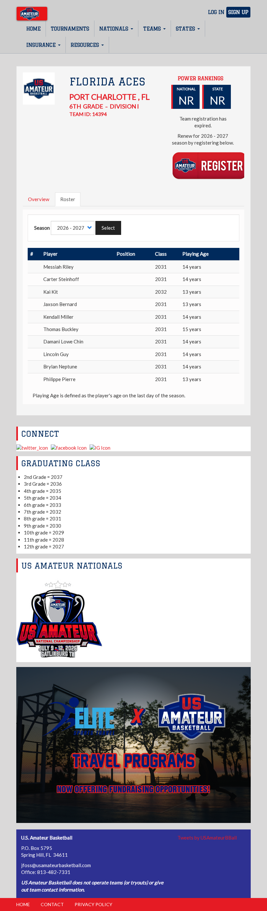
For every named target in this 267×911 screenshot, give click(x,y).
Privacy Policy (93, 904)
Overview (38, 199)
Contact (52, 904)
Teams (152, 29)
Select (108, 228)
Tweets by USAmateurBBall (207, 837)
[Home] (32, 13)
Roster (67, 199)
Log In (216, 12)
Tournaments (70, 29)
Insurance (41, 45)
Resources (86, 45)
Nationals (114, 29)
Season (42, 228)
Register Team (209, 165)
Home (33, 29)
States (186, 29)
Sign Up (238, 12)
